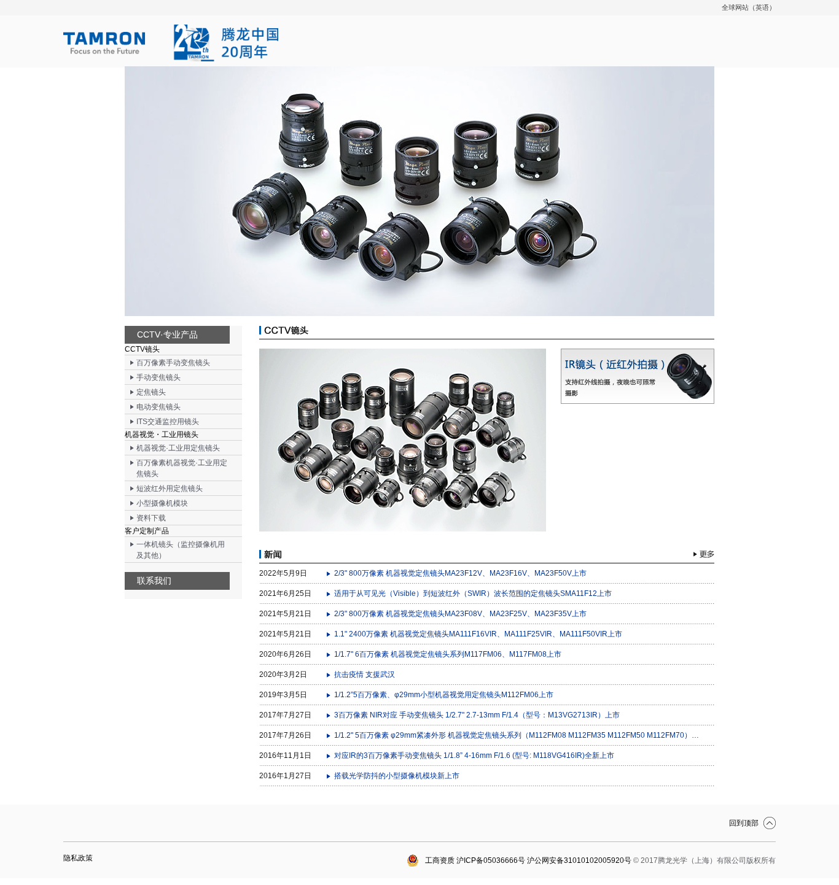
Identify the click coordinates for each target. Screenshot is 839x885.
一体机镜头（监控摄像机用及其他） (180, 550)
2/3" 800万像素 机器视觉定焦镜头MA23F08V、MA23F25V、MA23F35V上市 (460, 613)
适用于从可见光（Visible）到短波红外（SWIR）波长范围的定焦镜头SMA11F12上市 (473, 593)
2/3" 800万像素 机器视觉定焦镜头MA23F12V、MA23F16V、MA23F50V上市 (460, 573)
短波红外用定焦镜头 (169, 488)
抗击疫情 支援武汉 (364, 674)
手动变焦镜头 (158, 377)
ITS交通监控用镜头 (167, 421)
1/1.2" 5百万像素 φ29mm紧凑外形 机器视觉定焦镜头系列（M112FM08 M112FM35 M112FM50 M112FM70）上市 (517, 735)
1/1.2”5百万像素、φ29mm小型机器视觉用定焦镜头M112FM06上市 (443, 694)
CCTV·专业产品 (167, 334)
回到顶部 (744, 823)
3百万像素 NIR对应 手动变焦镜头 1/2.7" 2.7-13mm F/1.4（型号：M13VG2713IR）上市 (477, 715)
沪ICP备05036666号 (490, 860)
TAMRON (170, 43)
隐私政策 (78, 858)
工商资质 (440, 860)
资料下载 (151, 518)
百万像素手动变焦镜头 (173, 362)
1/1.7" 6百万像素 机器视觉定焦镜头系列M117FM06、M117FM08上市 (447, 654)
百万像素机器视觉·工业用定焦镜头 (181, 468)
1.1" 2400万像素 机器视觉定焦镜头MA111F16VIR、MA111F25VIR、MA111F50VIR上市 (478, 634)
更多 (703, 554)
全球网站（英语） (749, 7)
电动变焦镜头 (158, 407)
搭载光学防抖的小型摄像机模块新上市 (396, 775)
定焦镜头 (151, 392)
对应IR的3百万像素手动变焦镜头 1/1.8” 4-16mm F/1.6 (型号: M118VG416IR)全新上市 (474, 755)
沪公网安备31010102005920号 (579, 860)
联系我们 (154, 580)
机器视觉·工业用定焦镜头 (178, 448)
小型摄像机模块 (162, 503)
